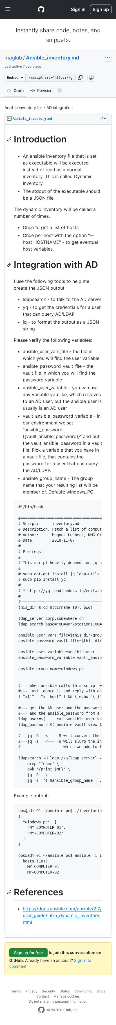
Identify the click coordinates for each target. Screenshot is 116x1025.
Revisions (49, 90)
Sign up (101, 9)
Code (19, 90)
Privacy (31, 991)
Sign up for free (28, 952)
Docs (101, 991)
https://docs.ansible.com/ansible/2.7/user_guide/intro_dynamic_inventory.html (62, 915)
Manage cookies (66, 996)
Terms (16, 991)
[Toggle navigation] (8, 9)
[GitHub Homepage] (41, 1010)
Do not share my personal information (58, 1001)
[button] (80, 78)
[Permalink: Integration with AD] (10, 265)
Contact (42, 996)
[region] (58, 530)
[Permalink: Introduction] (10, 139)
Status (65, 991)
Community (83, 991)
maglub (13, 58)
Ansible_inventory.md (52, 58)
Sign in (78, 9)
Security (48, 991)
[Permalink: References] (10, 892)
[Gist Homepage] (41, 9)
